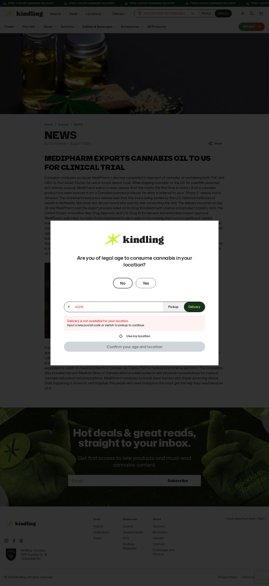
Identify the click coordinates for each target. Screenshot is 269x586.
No (122, 283)
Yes (146, 283)
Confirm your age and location (134, 346)
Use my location (138, 336)
